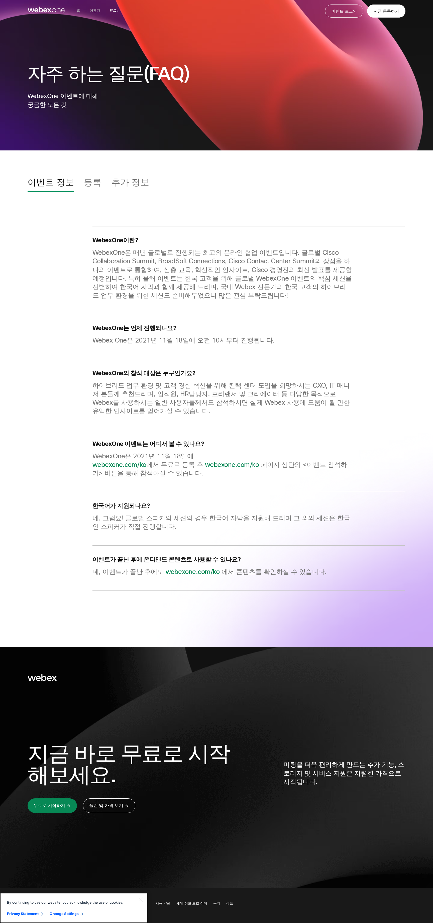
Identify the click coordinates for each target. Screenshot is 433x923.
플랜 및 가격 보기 (106, 805)
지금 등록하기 (386, 11)
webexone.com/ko (119, 464)
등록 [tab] (92, 183)
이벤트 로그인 (344, 11)
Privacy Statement (23, 913)
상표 (229, 903)
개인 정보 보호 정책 (191, 903)
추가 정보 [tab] (130, 183)
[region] (73, 908)
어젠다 (95, 10)
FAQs (114, 10)
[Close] (140, 899)
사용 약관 (163, 903)
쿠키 (216, 903)
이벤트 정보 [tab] (51, 183)
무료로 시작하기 (49, 805)
